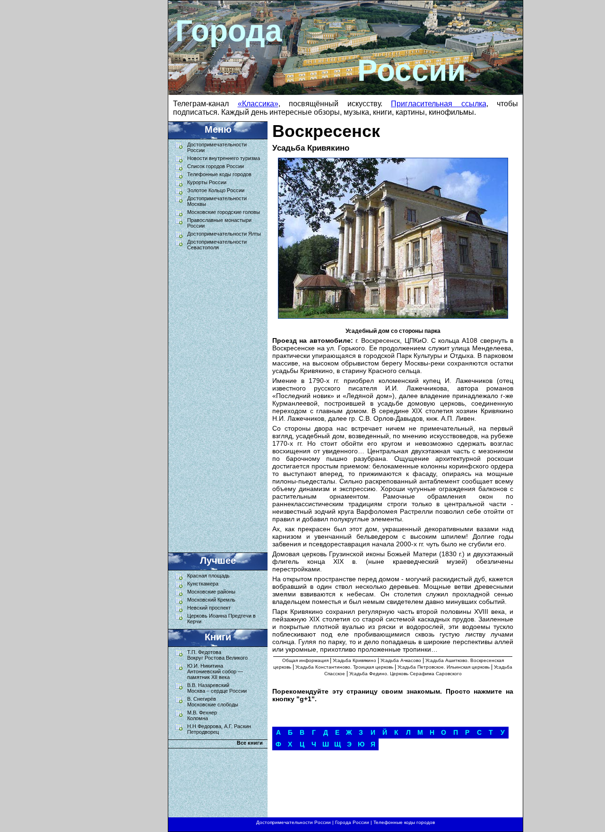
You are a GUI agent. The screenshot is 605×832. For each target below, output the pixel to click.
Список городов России (215, 166)
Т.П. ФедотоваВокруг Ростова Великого (217, 655)
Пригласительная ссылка (438, 104)
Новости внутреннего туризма (223, 158)
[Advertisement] (213, 399)
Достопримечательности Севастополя (217, 244)
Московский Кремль (211, 600)
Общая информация (305, 660)
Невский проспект (209, 608)
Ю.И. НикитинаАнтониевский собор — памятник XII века (215, 671)
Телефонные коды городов (219, 174)
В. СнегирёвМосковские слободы (212, 701)
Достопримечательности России (293, 822)
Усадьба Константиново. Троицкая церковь (344, 667)
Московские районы (211, 591)
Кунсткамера (202, 583)
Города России (352, 822)
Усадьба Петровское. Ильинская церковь (444, 667)
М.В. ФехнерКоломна (202, 715)
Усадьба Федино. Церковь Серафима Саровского (405, 673)
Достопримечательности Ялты (224, 234)
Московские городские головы (223, 212)
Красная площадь (208, 575)
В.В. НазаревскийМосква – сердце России (217, 688)
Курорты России (206, 182)
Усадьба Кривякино (354, 660)
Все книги (250, 743)
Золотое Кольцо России (215, 190)
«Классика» (258, 104)
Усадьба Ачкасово (400, 660)
